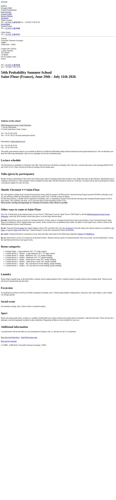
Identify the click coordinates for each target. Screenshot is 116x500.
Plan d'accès (5, 341)
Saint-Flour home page (29, 337)
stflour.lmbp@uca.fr (18, 141)
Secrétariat (4, 18)
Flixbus (80, 234)
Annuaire (13, 341)
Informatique (5, 24)
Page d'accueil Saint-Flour (10, 337)
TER (15, 230)
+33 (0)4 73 (12, 22)
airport (22, 228)
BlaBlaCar (90, 234)
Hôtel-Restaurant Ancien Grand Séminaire (16, 125)
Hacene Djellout (7, 16)
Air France (69, 228)
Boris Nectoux (6, 12)
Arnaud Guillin (6, 14)
